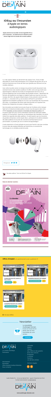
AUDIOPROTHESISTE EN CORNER (37, 278)
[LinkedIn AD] (28, 366)
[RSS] (31, 366)
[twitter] (12, 163)
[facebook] (16, 163)
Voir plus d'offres (9, 315)
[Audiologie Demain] (14, 5)
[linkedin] (14, 163)
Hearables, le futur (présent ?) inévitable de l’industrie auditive (24, 110)
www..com (25, 393)
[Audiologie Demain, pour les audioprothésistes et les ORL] (25, 387)
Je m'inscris (28, 337)
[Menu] (25, 12)
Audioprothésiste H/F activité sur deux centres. (12, 279)
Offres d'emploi (20, 259)
